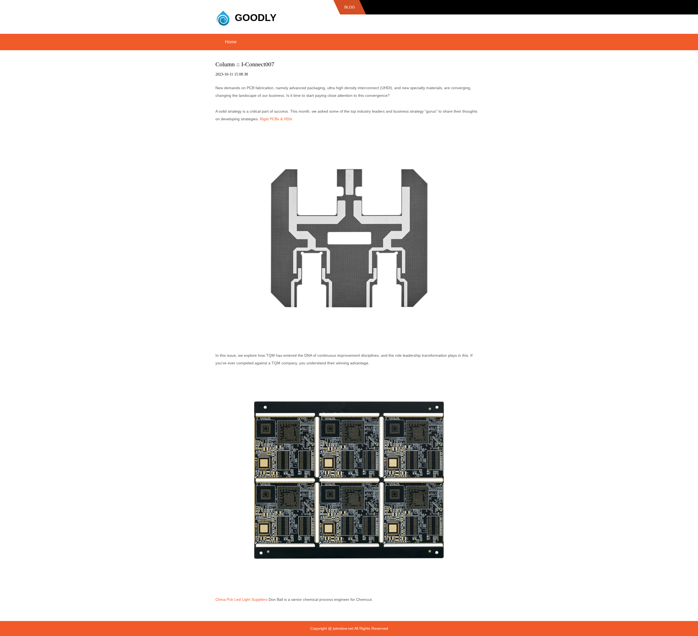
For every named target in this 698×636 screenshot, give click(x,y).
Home (231, 42)
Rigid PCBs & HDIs (276, 119)
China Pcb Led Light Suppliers (241, 599)
